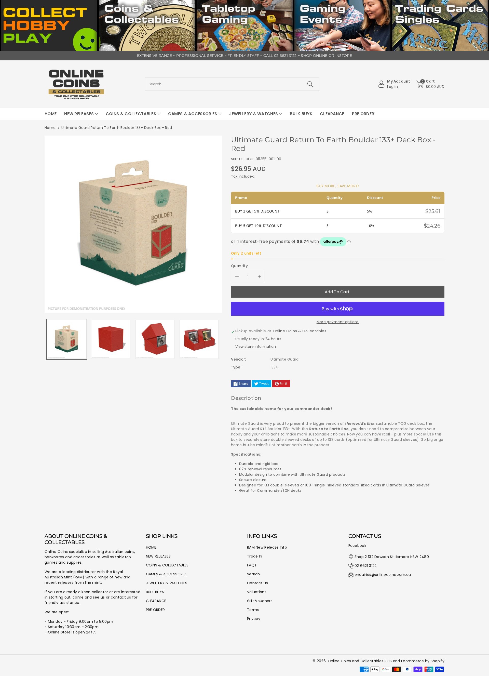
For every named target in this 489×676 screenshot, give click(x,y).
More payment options (338, 321)
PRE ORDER (155, 609)
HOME (151, 547)
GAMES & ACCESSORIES (167, 574)
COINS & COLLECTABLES (167, 565)
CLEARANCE (156, 600)
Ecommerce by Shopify (422, 661)
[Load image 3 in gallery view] (155, 339)
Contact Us (257, 583)
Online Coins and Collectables (356, 661)
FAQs (251, 565)
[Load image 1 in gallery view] (67, 339)
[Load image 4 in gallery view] (199, 339)
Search (253, 574)
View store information (255, 346)
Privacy (253, 618)
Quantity (239, 265)
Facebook (357, 545)
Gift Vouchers (260, 600)
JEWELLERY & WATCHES (166, 583)
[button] (430, 84)
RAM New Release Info (267, 547)
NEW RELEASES (158, 556)
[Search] (310, 84)
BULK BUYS (155, 591)
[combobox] (232, 84)
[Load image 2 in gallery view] (111, 339)
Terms (253, 609)
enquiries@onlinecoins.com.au (383, 574)
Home (50, 127)
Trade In (254, 556)
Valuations (256, 591)
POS (388, 661)
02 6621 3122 (366, 565)
